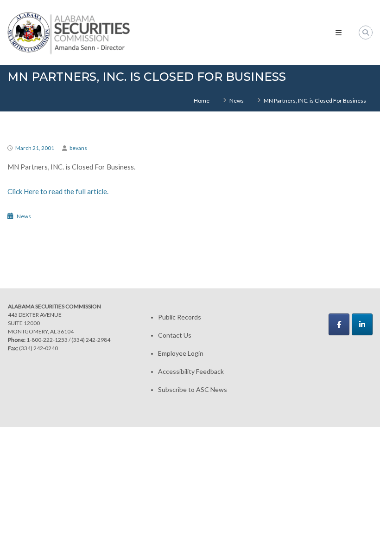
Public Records (179, 317)
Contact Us (174, 335)
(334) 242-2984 (90, 339)
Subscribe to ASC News (192, 389)
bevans (78, 147)
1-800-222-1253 (47, 339)
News (236, 100)
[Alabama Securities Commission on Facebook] (339, 324)
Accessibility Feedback (191, 371)
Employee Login (180, 353)
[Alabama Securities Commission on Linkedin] (362, 324)
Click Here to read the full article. (57, 191)
